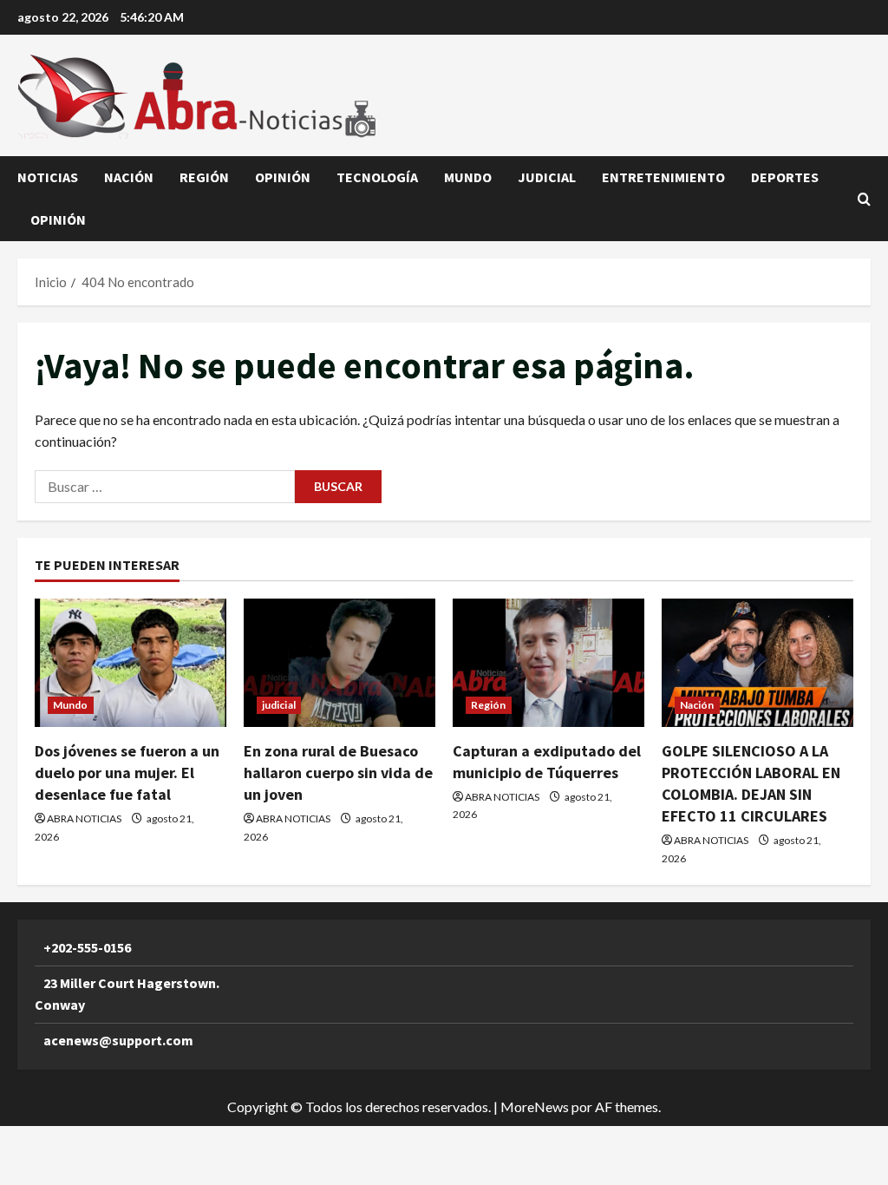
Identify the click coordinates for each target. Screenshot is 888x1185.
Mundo (468, 177)
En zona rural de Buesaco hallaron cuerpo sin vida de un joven (338, 772)
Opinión (282, 177)
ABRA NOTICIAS (84, 818)
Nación (128, 177)
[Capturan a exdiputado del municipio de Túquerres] (548, 662)
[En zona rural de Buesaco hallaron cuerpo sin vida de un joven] (339, 662)
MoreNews (534, 1106)
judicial (547, 177)
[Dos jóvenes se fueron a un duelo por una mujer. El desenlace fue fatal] (130, 662)
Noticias (47, 177)
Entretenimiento (663, 177)
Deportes (785, 177)
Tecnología (377, 177)
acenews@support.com (118, 1040)
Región (204, 177)
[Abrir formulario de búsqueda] (864, 199)
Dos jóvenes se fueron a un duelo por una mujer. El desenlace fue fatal (127, 772)
